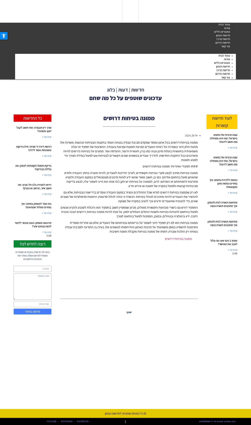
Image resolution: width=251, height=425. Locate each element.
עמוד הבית (224, 55)
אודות (227, 59)
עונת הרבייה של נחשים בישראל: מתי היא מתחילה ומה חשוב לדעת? (223, 138)
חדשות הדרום (222, 74)
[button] (125, 50)
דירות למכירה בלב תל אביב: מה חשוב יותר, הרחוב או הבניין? (34, 186)
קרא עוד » (232, 147)
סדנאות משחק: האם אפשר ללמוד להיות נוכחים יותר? (33, 224)
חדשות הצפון (223, 66)
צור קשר (225, 46)
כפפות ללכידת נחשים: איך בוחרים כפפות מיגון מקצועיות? (223, 183)
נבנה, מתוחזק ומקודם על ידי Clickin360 (217, 421)
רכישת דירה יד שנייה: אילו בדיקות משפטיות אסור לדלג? (33, 148)
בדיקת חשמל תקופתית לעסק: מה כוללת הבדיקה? (33, 167)
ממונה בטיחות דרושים (178, 239)
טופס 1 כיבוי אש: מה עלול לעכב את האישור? (223, 242)
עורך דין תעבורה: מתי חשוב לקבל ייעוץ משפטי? (33, 129)
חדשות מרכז (223, 70)
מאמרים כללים (222, 63)
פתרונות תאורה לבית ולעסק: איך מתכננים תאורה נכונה (222, 204)
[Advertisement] (129, 267)
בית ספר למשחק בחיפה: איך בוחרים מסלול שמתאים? (36, 205)
